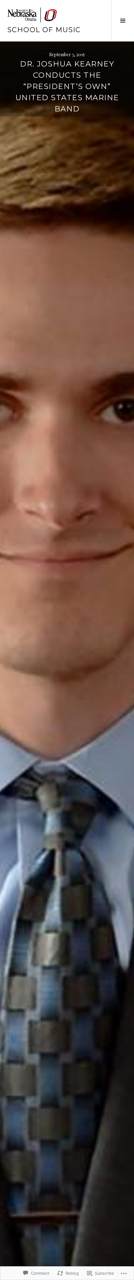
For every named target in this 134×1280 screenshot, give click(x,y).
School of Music (44, 30)
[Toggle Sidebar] (122, 20)
